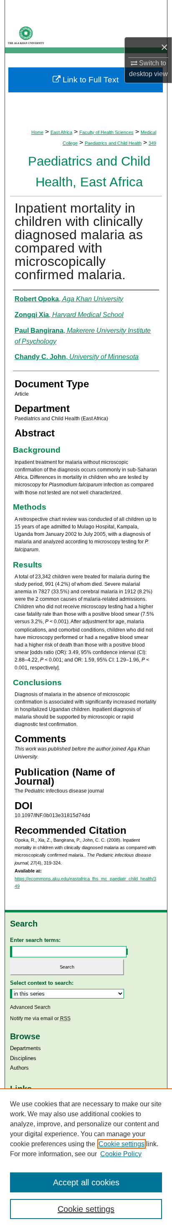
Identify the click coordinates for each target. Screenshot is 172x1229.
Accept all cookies (86, 1182)
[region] (86, 1158)
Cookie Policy (121, 1153)
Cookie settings (121, 1143)
